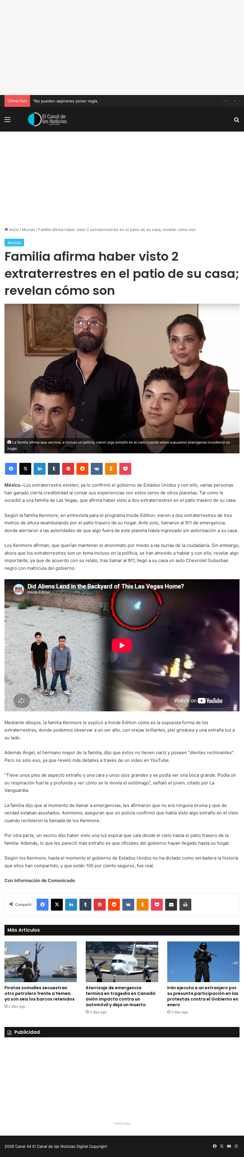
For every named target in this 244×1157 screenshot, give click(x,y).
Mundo (28, 229)
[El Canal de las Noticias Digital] (47, 119)
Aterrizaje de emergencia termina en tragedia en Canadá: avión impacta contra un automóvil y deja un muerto (121, 996)
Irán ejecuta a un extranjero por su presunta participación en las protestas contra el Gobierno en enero (202, 996)
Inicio (13, 229)
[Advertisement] (122, 47)
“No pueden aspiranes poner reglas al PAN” (73, 101)
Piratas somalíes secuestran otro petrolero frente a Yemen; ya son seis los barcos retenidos (39, 993)
